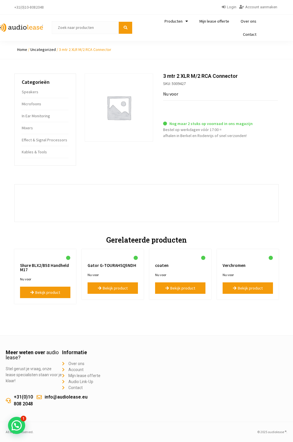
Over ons (248, 21)
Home (22, 49)
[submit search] (125, 28)
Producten (174, 21)
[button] (16, 425)
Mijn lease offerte (214, 21)
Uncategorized (43, 49)
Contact (249, 34)
